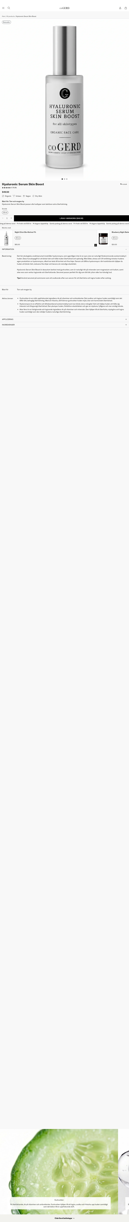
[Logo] (64, 8)
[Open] (3, 8)
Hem (3, 16)
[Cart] (125, 8)
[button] (64, 1218)
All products (10, 16)
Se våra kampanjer (64, 2)
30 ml (5, 212)
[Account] (120, 8)
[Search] (9, 8)
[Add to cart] (95, 245)
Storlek (4, 209)
